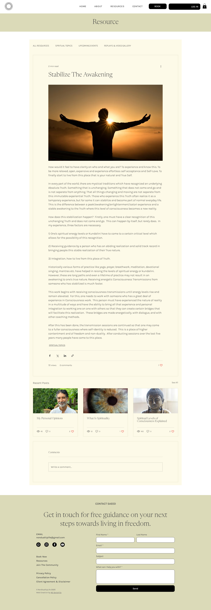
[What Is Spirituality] (105, 400)
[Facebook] (54, 544)
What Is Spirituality (98, 418)
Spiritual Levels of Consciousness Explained (152, 420)
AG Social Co (56, 592)
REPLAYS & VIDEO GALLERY (117, 45)
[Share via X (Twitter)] (57, 355)
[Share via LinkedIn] (64, 355)
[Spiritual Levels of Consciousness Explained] (155, 400)
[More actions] (161, 66)
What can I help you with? (109, 567)
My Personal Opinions (50, 418)
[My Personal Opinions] (55, 400)
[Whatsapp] (38, 544)
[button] (205, 6)
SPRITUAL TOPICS (63, 45)
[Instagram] (46, 544)
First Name (102, 534)
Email (99, 545)
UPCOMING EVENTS (88, 45)
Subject (99, 556)
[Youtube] (62, 544)
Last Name (141, 534)
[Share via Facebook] (49, 355)
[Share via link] (72, 355)
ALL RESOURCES (41, 45)
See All (175, 382)
